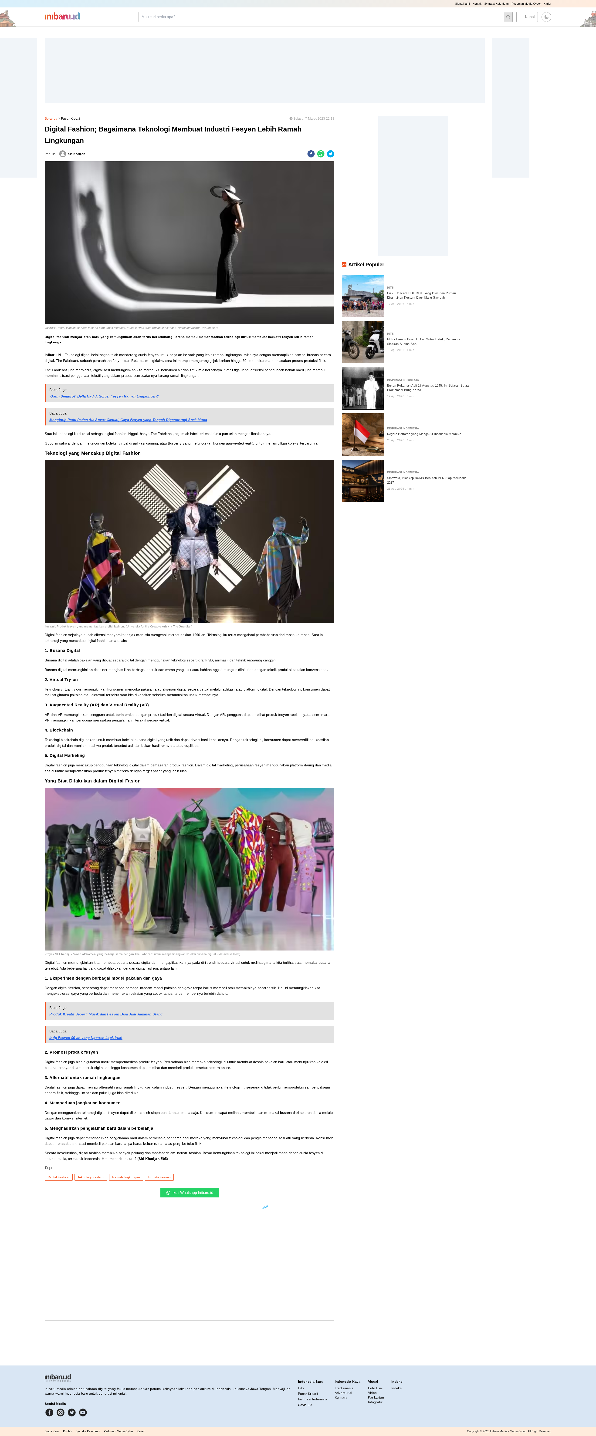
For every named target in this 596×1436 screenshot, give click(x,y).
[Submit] (508, 17)
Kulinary (341, 1397)
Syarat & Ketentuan (496, 3)
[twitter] (330, 154)
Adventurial (343, 1393)
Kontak (477, 3)
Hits (301, 1388)
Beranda (51, 118)
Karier (547, 3)
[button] (546, 17)
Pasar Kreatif (70, 118)
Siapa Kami (462, 3)
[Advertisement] (184, 70)
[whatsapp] (321, 154)
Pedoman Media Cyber (526, 3)
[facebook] (311, 154)
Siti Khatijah (76, 154)
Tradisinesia (344, 1388)
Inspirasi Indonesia (312, 1399)
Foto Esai (375, 1388)
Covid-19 (305, 1405)
